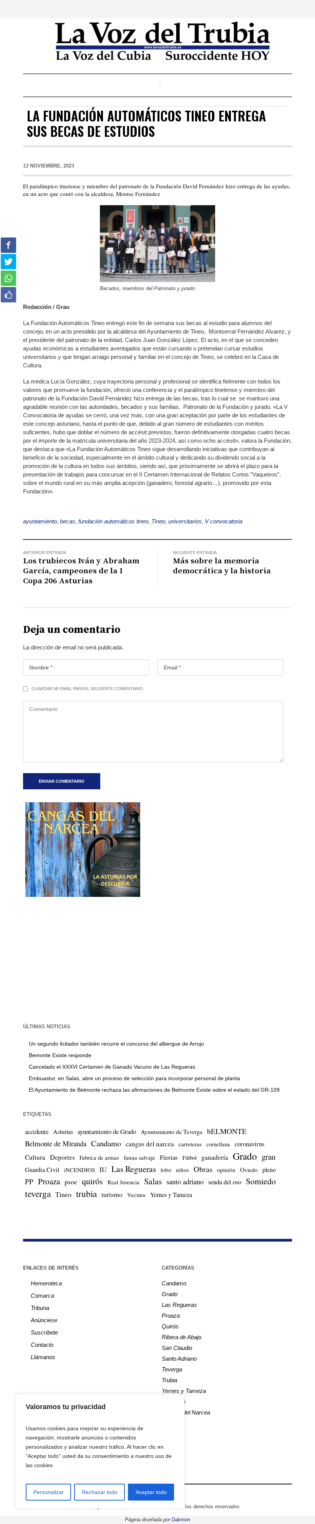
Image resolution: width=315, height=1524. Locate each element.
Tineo (158, 521)
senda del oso (224, 1182)
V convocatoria (223, 521)
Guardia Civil (42, 1169)
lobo (166, 1170)
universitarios (185, 521)
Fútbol (189, 1157)
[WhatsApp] (185, 1493)
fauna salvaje (139, 1157)
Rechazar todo (100, 1492)
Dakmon (181, 1519)
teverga (38, 1193)
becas (67, 521)
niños (182, 1170)
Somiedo (261, 1181)
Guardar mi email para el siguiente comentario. (88, 688)
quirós (92, 1181)
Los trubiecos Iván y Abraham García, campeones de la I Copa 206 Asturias (81, 571)
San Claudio (177, 1348)
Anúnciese (44, 1320)
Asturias (63, 1131)
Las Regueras (133, 1168)
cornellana (218, 1144)
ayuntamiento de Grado (107, 1131)
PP (29, 1181)
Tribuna (40, 1308)
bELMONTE (227, 1131)
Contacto (42, 1344)
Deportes (62, 1157)
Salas (153, 1181)
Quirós (170, 1326)
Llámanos (43, 1357)
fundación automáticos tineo (113, 521)
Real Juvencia (123, 1182)
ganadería (214, 1157)
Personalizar (48, 1492)
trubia (86, 1193)
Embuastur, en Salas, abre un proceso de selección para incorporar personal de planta (134, 1078)
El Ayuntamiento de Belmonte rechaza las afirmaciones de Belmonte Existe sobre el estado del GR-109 (154, 1090)
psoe (71, 1181)
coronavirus (249, 1144)
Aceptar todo (151, 1492)
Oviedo (249, 1170)
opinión (226, 1170)
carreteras (190, 1144)
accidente (36, 1131)
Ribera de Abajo (181, 1337)
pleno (269, 1169)
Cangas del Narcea (186, 1412)
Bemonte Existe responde (60, 1055)
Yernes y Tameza (171, 1194)
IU (103, 1169)
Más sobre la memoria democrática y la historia (222, 566)
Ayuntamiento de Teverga (171, 1131)
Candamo (106, 1143)
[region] (99, 1451)
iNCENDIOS (79, 1170)
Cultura (35, 1157)
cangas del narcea (150, 1143)
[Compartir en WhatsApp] (8, 278)
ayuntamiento (40, 521)
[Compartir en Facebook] (8, 245)
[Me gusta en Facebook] (8, 294)
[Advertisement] (157, 959)
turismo (112, 1194)
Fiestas (169, 1157)
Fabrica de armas (99, 1157)
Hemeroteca (46, 1283)
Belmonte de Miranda (55, 1143)
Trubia (169, 1380)
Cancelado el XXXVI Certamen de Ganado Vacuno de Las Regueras (112, 1067)
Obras (203, 1169)
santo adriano (185, 1181)
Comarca (42, 1295)
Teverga (172, 1369)
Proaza (49, 1181)
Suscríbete (44, 1332)
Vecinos (136, 1195)
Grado (245, 1156)
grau (268, 1156)
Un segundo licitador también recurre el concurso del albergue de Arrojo (116, 1044)
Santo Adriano (179, 1358)
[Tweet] (8, 261)
